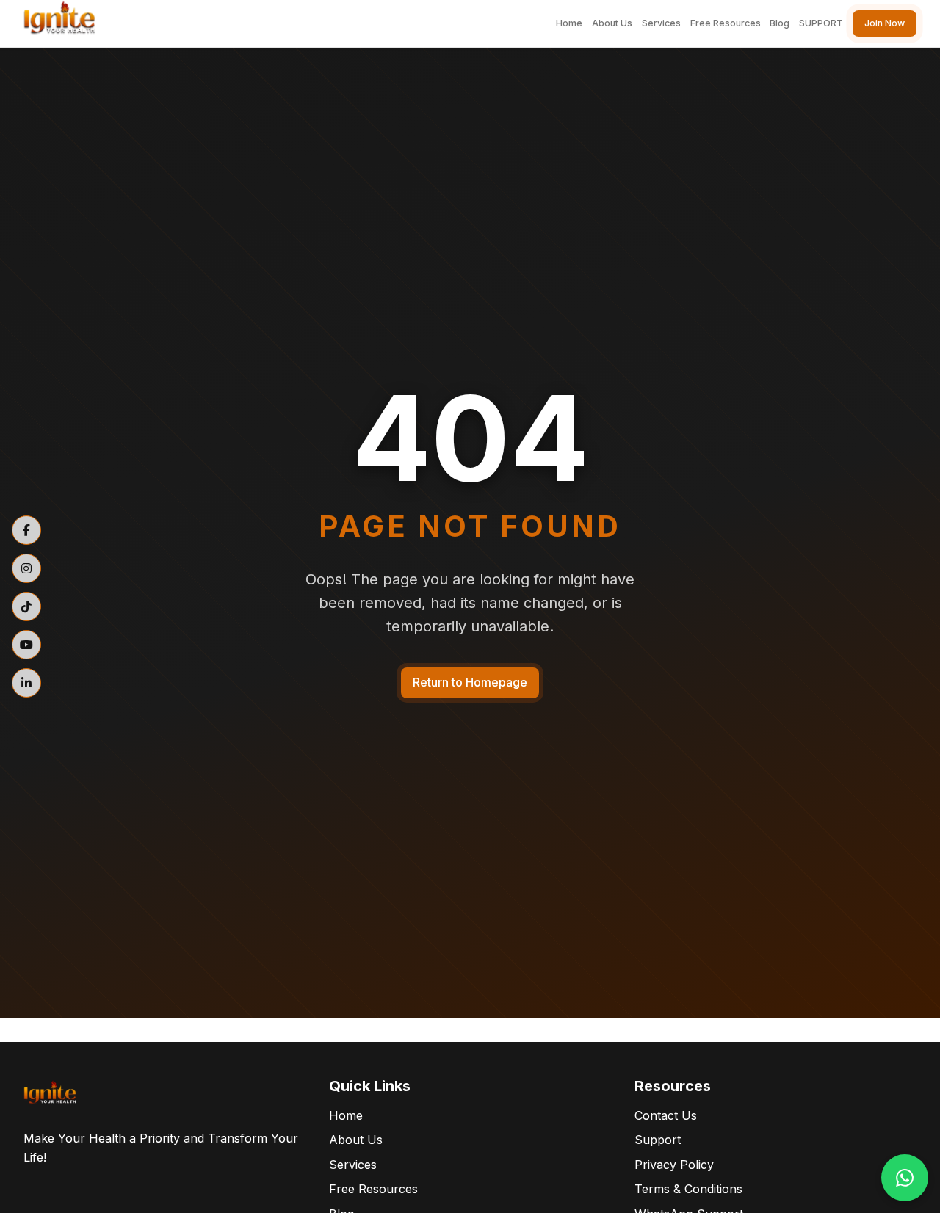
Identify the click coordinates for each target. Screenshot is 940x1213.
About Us (612, 23)
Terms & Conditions (688, 1188)
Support (657, 1139)
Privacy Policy (674, 1164)
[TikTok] (26, 606)
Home (569, 23)
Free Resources (725, 23)
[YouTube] (26, 644)
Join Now (884, 23)
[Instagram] (26, 568)
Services (661, 23)
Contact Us (665, 1115)
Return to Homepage (470, 682)
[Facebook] (26, 530)
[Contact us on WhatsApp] (904, 1177)
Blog (779, 23)
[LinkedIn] (26, 683)
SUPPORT (821, 23)
